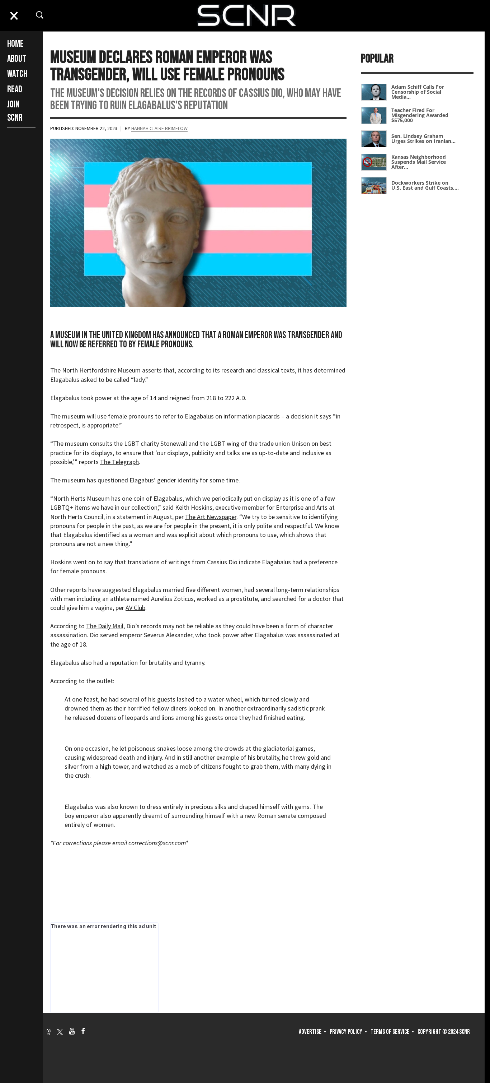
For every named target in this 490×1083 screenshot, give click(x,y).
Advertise (310, 1032)
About (16, 59)
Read (14, 89)
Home (15, 44)
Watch (17, 74)
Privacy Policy (346, 1032)
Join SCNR (15, 111)
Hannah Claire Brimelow (159, 128)
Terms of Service (390, 1032)
